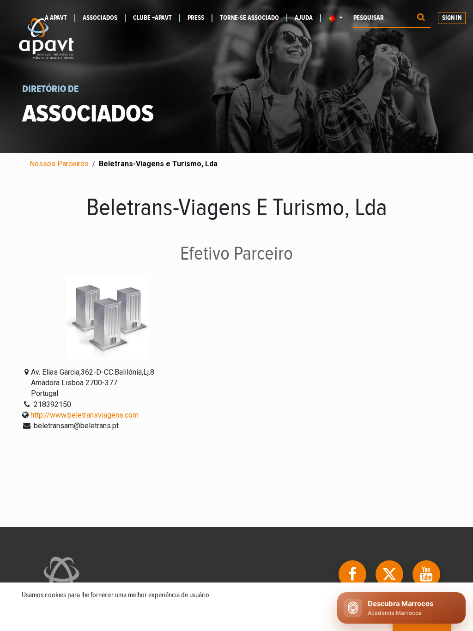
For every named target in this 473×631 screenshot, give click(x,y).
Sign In (451, 18)
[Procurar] (421, 18)
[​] (353, 573)
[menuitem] (104, 18)
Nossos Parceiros (59, 163)
